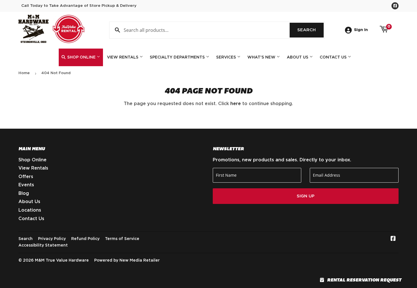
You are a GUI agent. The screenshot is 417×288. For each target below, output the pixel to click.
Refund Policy (85, 239)
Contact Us (334, 57)
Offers (25, 176)
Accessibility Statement (43, 245)
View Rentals (123, 57)
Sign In (361, 30)
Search (310, 30)
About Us (298, 57)
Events (26, 185)
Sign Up (306, 196)
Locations (29, 210)
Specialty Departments (178, 57)
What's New (262, 57)
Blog (23, 193)
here (235, 103)
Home (24, 73)
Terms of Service (122, 239)
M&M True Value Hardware (62, 260)
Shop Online (81, 57)
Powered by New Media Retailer (127, 260)
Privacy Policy (52, 239)
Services (226, 57)
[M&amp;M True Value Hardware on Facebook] (393, 239)
